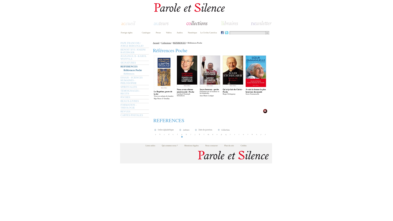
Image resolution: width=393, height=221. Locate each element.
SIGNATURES (128, 62)
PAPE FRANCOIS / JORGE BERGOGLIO (132, 44)
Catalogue (146, 32)
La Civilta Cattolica (208, 32)
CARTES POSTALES (132, 115)
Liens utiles (150, 145)
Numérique (192, 32)
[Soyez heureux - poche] (210, 86)
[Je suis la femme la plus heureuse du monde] (256, 86)
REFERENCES (129, 66)
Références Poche (133, 70)
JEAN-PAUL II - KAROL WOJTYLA (133, 57)
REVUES (125, 111)
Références (129, 73)
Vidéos (169, 32)
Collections (166, 43)
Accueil (156, 43)
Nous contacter (211, 145)
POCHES (125, 97)
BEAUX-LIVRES (130, 101)
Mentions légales (191, 145)
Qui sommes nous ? (170, 145)
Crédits (244, 145)
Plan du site (229, 145)
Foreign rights (126, 32)
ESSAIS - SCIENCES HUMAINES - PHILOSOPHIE (132, 80)
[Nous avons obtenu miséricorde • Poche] (187, 86)
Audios (180, 32)
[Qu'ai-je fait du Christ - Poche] (233, 86)
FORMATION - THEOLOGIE (128, 106)
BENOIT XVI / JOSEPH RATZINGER (133, 51)
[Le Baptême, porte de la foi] (164, 88)
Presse (158, 32)
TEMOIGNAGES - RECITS (130, 92)
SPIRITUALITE (129, 87)
